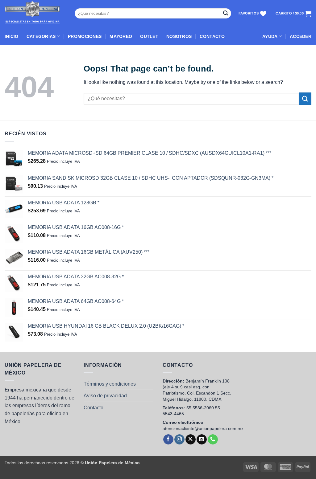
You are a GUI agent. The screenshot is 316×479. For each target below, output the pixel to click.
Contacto (93, 407)
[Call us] (213, 439)
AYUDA (269, 36)
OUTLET (149, 36)
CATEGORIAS (41, 36)
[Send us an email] (202, 439)
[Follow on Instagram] (179, 439)
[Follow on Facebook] (168, 439)
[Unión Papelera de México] (35, 14)
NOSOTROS (179, 36)
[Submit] (225, 13)
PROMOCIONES (85, 36)
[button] (300, 36)
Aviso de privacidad (105, 395)
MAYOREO (121, 36)
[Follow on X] (190, 439)
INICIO (12, 36)
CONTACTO (212, 36)
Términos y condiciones (110, 384)
